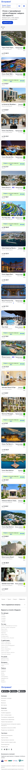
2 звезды (3, 620)
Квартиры (3, 632)
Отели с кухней (5, 650)
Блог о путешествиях (6, 715)
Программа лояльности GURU (8, 727)
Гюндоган (3, 682)
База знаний (4, 710)
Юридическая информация (7, 719)
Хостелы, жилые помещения (8, 627)
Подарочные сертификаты (7, 730)
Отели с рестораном (6, 643)
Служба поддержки (6, 712)
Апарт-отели (4, 634)
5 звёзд (3, 614)
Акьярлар (3, 669)
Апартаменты (4, 631)
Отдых (2, 665)
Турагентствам (4, 737)
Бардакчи (3, 671)
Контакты (3, 700)
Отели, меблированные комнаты (9, 625)
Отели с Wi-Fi (4, 647)
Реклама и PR (4, 746)
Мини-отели (4, 629)
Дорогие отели (5, 658)
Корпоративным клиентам (7, 740)
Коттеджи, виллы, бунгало (7, 638)
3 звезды (3, 618)
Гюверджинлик (4, 678)
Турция (9, 599)
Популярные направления (7, 717)
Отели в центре (5, 664)
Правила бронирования (7, 721)
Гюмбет (3, 680)
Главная (3, 599)
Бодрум (15, 599)
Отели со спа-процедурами (8, 645)
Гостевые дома (4, 636)
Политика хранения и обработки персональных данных (12, 766)
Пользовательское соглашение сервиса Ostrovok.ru (11, 724)
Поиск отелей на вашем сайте (8, 742)
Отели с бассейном (6, 649)
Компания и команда (6, 698)
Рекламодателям (5, 744)
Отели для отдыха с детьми (7, 652)
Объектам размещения (6, 735)
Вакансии (3, 702)
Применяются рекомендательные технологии (12, 769)
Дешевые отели (5, 660)
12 (13, 303)
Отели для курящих (6, 654)
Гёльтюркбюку (4, 676)
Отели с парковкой (5, 642)
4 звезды (3, 616)
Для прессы (4, 705)
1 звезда (3, 621)
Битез (2, 673)
